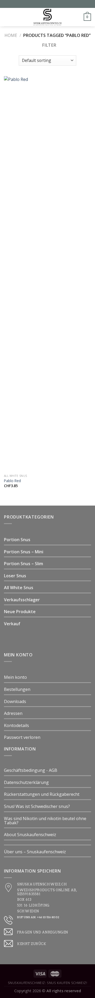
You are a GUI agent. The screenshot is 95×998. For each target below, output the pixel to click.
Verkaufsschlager (22, 600)
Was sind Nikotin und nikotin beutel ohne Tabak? (45, 821)
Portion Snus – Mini (23, 552)
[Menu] (7, 17)
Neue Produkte (20, 611)
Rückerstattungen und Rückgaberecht (41, 794)
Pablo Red (12, 480)
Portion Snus (17, 539)
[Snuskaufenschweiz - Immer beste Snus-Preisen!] (47, 17)
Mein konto (15, 677)
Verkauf (12, 624)
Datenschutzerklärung (26, 782)
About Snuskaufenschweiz (30, 834)
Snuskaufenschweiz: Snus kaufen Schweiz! (47, 983)
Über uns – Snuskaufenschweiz (35, 852)
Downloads (15, 701)
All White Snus (18, 587)
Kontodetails (16, 725)
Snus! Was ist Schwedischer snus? (37, 806)
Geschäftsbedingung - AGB (30, 770)
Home (10, 35)
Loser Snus (15, 576)
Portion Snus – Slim (23, 563)
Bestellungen (17, 689)
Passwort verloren (22, 737)
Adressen (13, 713)
